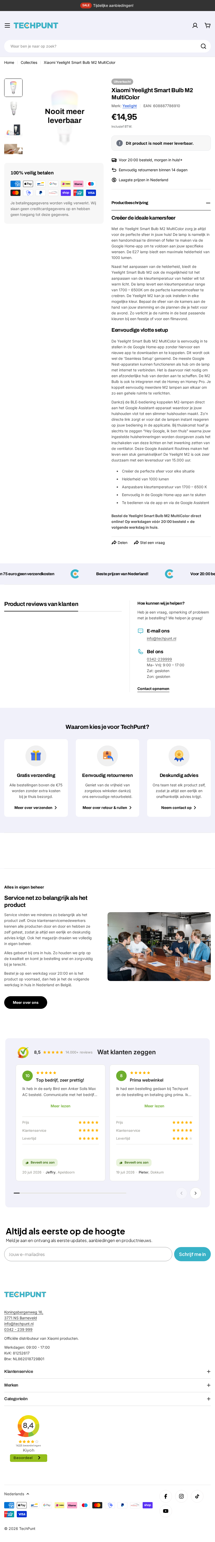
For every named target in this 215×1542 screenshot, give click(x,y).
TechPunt (27, 1528)
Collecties (29, 62)
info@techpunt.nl (161, 638)
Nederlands (14, 1494)
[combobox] (107, 46)
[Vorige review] (181, 1193)
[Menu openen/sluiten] (7, 25)
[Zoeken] (203, 46)
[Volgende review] (195, 1193)
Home (9, 62)
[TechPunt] (25, 1294)
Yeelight (129, 105)
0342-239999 (159, 659)
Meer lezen (61, 1106)
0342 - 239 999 (18, 1329)
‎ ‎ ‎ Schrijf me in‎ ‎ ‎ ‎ (192, 1254)
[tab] (41, 605)
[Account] (195, 25)
